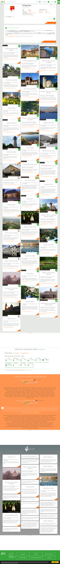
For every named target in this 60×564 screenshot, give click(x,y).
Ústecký (29, 9)
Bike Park (50, 410)
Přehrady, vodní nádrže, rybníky (26, 144)
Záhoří (47, 396)
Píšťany (10, 394)
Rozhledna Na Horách (50, 419)
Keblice (23, 390)
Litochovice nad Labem (20, 391)
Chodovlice (53, 387)
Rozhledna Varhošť (8, 417)
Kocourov (35, 390)
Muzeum (5, 45)
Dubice (54, 389)
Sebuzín (15, 395)
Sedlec (19, 395)
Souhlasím (55, 562)
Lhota (43, 390)
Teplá (50, 395)
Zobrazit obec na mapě (10, 36)
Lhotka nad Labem (49, 390)
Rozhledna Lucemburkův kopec (11, 420)
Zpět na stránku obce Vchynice (51, 41)
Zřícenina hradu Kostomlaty (18, 417)
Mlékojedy (38, 392)
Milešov (28, 392)
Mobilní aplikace (23, 557)
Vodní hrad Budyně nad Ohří (20, 419)
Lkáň (40, 391)
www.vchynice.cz (47, 12)
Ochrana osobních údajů (36, 557)
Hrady (5, 201)
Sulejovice (42, 395)
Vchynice (26, 5)
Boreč (29, 387)
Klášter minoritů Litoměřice (47, 416)
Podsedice (19, 394)
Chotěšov (6, 389)
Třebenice (11, 396)
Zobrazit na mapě (9, 88)
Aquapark (23, 252)
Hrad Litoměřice (25, 416)
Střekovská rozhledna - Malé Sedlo (47, 420)
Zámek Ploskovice (30, 419)
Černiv (49, 387)
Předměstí (39, 394)
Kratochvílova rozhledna (33, 428)
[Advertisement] (30, 340)
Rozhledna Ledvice (12, 425)
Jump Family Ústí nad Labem (13, 424)
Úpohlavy (16, 396)
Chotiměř (10, 389)
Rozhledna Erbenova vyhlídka (23, 425)
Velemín (20, 396)
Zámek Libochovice (9, 419)
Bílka (9, 387)
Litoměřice (28, 391)
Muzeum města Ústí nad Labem (46, 423)
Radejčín (44, 394)
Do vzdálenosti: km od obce (26, 379)
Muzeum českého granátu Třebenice (11, 415)
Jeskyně (35, 410)
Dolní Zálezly (44, 389)
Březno (37, 387)
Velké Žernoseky (26, 396)
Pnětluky (14, 394)
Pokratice (24, 394)
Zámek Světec (44, 421)
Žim (33, 397)
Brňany (40, 387)
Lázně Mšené (50, 424)
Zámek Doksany (53, 417)
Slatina (31, 395)
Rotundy (42, 88)
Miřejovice (33, 392)
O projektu (23, 554)
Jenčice (16, 390)
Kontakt (49, 557)
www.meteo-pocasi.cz (29, 369)
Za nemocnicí (42, 396)
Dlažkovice (33, 389)
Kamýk (19, 390)
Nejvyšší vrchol (44, 410)
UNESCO (20, 407)
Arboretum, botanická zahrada (26, 223)
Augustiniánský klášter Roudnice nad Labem (14, 426)
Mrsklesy (42, 392)
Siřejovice (24, 395)
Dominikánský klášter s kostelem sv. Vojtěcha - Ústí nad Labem (19, 423)
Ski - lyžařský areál (43, 119)
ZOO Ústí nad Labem (24, 424)
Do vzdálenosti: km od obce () (25, 400)
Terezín (53, 395)
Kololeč (39, 390)
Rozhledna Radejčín (52, 415)
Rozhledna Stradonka (35, 420)
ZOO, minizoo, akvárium (25, 177)
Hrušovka (12, 390)
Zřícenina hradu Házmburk (35, 416)
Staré (38, 395)
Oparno (6, 394)
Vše (2, 407)
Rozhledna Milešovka (42, 415)
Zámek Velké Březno (34, 425)
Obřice (52, 392)
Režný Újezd (6, 395)
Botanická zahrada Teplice (45, 425)
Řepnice (53, 394)
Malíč (14, 392)
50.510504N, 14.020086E (32, 12)
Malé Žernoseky (8, 392)
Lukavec (47, 391)
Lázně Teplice (24, 428)
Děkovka (28, 389)
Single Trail (55, 410)
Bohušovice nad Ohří (23, 387)
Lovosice (29, 11)
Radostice (13, 16)
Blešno (16, 387)
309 (45, 10)
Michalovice (23, 392)
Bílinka (5, 387)
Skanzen (23, 298)
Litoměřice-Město (34, 391)
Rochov (11, 395)
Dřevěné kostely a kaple (43, 211)
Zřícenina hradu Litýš (42, 424)
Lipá (13, 391)
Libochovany (9, 391)
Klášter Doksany (28, 417)
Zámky (5, 315)
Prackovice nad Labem (31, 394)
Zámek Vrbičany (34, 415)
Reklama (36, 554)
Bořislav (33, 387)
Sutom (46, 395)
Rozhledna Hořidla (33, 424)
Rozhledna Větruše (36, 421)
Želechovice (28, 397)
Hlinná (7, 390)
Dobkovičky (38, 389)
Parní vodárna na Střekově (24, 420)
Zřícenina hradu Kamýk (25, 415)
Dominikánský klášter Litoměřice (14, 416)
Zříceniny (5, 76)
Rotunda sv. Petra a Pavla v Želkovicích (41, 417)
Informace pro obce (49, 554)
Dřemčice (50, 389)
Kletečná (31, 390)
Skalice (27, 395)
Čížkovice (24, 389)
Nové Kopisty (47, 392)
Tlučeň (6, 396)
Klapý (27, 390)
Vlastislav (33, 396)
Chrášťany (15, 389)
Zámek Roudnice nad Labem (38, 426)
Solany (35, 395)
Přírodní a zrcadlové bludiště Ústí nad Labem (22, 421)
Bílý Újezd (12, 387)
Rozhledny (5, 119)
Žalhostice (52, 396)
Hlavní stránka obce (52, 22)
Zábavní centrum (24, 161)
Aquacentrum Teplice (49, 426)
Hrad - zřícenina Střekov (40, 419)
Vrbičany (37, 396)
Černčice (45, 387)
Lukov (51, 391)
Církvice (19, 389)
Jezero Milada (36, 423)
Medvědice (18, 392)
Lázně (24, 195)
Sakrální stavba (5, 176)
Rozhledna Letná (28, 426)
